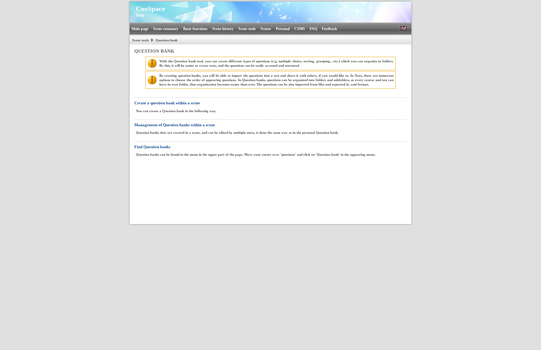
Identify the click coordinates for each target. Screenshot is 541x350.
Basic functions (195, 29)
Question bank (167, 40)
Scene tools (247, 29)
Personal (283, 29)
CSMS (299, 29)
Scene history (223, 29)
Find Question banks (152, 146)
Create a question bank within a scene (167, 103)
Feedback (329, 29)
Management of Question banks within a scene (174, 125)
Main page (139, 29)
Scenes (265, 29)
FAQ (313, 29)
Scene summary (165, 29)
